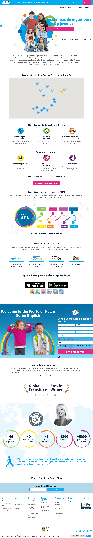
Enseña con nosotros (65, 7)
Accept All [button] (88, 535)
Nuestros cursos (6, 500)
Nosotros (33, 2)
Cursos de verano (20, 500)
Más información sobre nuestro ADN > (46, 233)
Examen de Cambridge (18, 509)
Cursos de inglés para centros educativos (20, 505)
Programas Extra (25, 2)
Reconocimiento (33, 513)
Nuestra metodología (32, 504)
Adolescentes (5, 510)
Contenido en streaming (45, 503)
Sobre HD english (33, 500)
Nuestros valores (33, 511)
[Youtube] (91, 531)
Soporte (83, 500)
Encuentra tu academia (58, 501)
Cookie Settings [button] (75, 535)
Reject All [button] (82, 535)
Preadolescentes (6, 508)
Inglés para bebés (7, 503)
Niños (3, 505)
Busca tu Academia (73, 2)
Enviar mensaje (75, 351)
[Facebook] (76, 531)
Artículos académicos (31, 516)
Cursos (17, 2)
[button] (1, 26)
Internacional (60, 513)
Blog (48, 2)
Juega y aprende (41, 2)
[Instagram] (80, 531)
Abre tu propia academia (82, 7)
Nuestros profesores (31, 507)
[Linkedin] (87, 531)
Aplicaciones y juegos (45, 507)
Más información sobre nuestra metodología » (46, 176)
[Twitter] (84, 531)
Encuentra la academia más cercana (72, 357)
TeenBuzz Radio (46, 510)
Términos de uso (83, 345)
